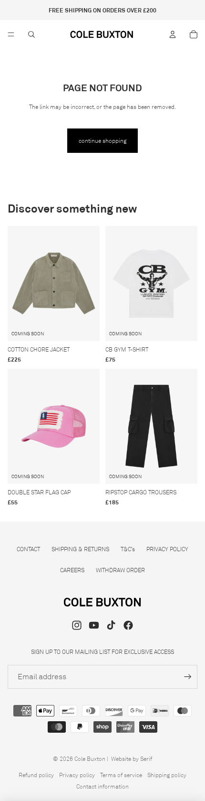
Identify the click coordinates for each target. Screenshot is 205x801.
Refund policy (36, 775)
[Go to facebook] (128, 625)
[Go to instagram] (76, 625)
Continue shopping (102, 140)
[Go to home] (102, 34)
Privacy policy (77, 775)
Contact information (102, 786)
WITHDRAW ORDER (120, 570)
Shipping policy (166, 775)
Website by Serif (131, 758)
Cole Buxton (89, 758)
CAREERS (72, 570)
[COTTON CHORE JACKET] (54, 283)
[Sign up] (188, 676)
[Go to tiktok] (111, 625)
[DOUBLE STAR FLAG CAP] (54, 426)
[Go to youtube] (94, 625)
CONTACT (28, 549)
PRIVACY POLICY (167, 549)
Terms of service (121, 775)
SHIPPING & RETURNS (80, 549)
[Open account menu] (172, 34)
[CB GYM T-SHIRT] (151, 283)
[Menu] (11, 34)
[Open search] (31, 34)
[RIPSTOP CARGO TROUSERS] (151, 426)
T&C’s (128, 549)
